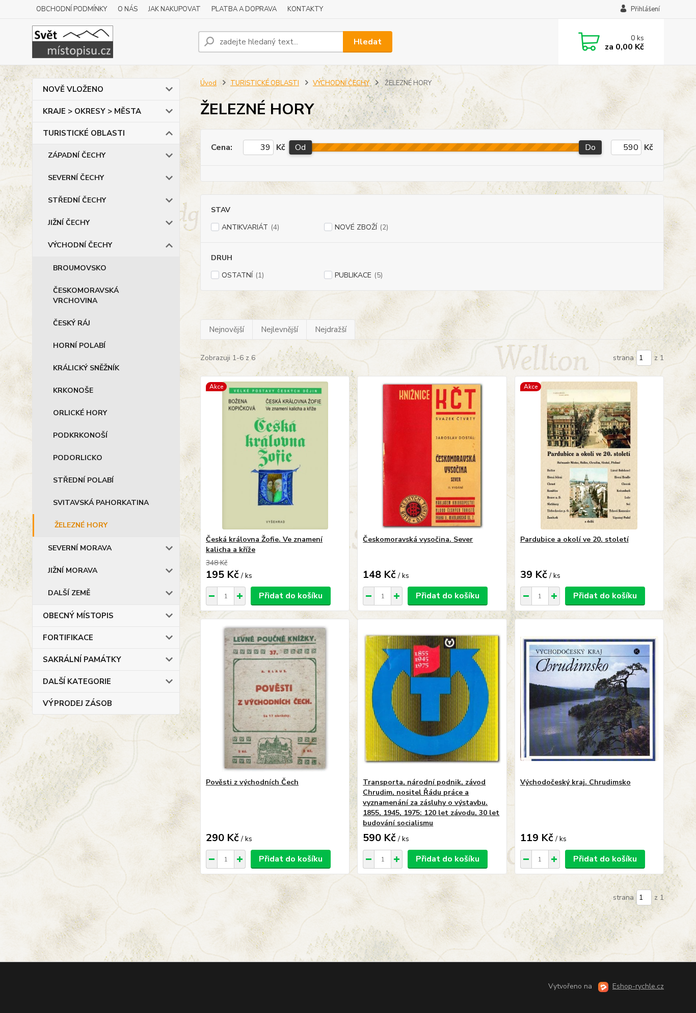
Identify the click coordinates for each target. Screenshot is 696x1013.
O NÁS (128, 9)
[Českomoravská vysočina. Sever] (432, 455)
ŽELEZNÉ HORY (81, 525)
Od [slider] (300, 147)
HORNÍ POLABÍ (79, 345)
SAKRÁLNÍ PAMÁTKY (82, 659)
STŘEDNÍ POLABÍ (83, 480)
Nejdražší (330, 329)
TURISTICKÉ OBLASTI (84, 133)
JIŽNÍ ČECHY (69, 222)
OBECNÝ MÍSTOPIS (78, 616)
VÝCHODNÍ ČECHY (80, 245)
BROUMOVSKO (79, 268)
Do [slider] (590, 147)
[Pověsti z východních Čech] (275, 698)
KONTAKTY (305, 9)
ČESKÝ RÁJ (71, 323)
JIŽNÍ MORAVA (72, 570)
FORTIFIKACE (68, 637)
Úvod (208, 83)
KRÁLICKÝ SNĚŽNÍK (86, 368)
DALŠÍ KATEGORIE (77, 681)
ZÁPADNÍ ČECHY (76, 155)
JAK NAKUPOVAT (174, 9)
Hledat (368, 41)
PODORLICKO (77, 458)
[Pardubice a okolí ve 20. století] (589, 455)
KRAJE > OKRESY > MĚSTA (92, 111)
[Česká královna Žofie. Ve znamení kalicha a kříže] (275, 455)
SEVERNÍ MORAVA (80, 548)
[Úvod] (111, 42)
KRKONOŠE (73, 390)
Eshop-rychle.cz (638, 986)
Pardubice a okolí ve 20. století (574, 539)
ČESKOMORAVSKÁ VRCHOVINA (86, 296)
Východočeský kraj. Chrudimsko (575, 782)
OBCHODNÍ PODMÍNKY (71, 9)
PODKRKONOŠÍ (80, 435)
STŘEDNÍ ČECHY (77, 200)
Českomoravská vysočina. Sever (418, 539)
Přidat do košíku (291, 595)
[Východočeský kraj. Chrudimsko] (589, 698)
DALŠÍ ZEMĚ (69, 593)
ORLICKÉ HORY (80, 413)
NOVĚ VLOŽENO (73, 89)
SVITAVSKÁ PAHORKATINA (101, 503)
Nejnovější (226, 329)
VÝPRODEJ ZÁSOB (77, 703)
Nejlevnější (279, 329)
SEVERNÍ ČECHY (76, 178)
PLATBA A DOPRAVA (244, 9)
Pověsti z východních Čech (252, 782)
